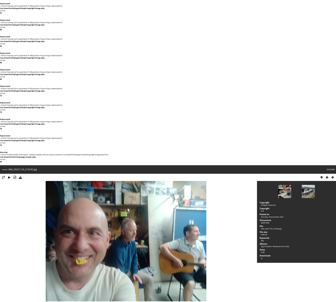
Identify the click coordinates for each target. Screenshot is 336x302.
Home (4, 169)
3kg (262, 240)
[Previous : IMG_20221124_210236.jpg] (327, 177)
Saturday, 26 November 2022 (272, 217)
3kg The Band (266, 246)
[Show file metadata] (15, 177)
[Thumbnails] (321, 177)
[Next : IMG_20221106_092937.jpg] (332, 177)
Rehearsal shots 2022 (281, 246)
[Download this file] (20, 177)
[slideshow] (9, 177)
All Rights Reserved (268, 205)
